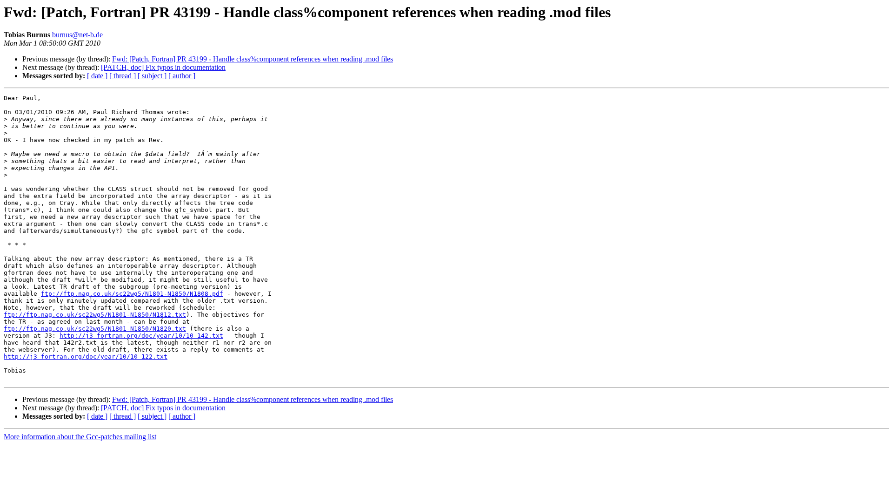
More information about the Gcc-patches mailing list (80, 437)
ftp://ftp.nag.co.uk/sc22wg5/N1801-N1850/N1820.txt (95, 328)
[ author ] (181, 76)
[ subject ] (152, 76)
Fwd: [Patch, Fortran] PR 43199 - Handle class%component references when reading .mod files (252, 59)
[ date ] (97, 76)
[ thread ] (122, 76)
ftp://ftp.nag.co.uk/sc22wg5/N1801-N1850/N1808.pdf (132, 293)
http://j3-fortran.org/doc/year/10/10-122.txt (85, 356)
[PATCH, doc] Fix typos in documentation (163, 67)
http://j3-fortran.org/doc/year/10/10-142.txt (141, 335)
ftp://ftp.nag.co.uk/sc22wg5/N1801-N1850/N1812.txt (95, 314)
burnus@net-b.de (77, 35)
